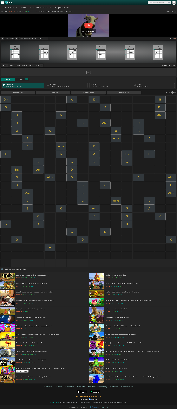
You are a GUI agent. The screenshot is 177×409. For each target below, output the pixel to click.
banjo (31, 65)
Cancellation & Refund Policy (97, 387)
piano (11, 65)
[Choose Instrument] (41, 65)
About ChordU (48, 387)
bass (37, 65)
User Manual (114, 387)
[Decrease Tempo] (2, 38)
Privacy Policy (81, 387)
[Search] (169, 2)
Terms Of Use (69, 387)
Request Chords (22, 371)
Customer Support (127, 387)
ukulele (18, 65)
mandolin (24, 65)
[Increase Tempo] (16, 38)
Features (59, 387)
